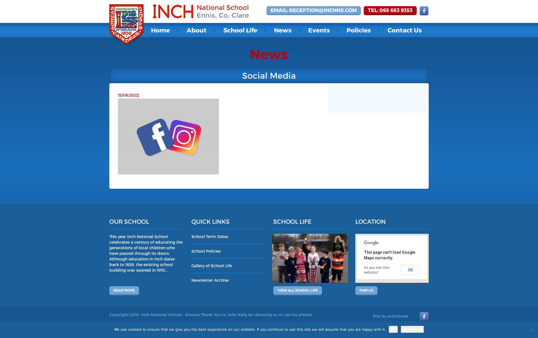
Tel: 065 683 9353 (390, 10)
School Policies (206, 251)
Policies (359, 30)
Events (319, 30)
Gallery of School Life (211, 265)
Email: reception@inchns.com (314, 10)
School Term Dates (209, 236)
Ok (393, 329)
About (197, 30)
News (282, 30)
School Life (240, 30)
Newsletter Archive (210, 280)
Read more (124, 290)
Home (160, 30)
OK (410, 270)
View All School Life (297, 290)
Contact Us (405, 30)
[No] (531, 330)
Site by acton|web (391, 316)
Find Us (366, 290)
